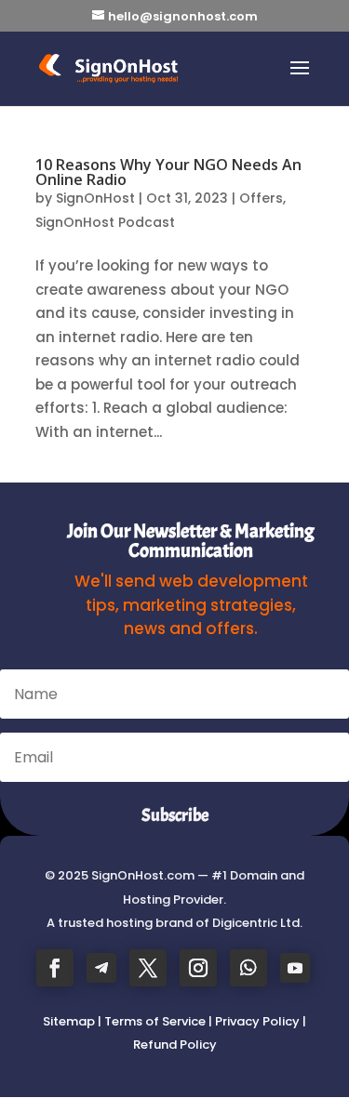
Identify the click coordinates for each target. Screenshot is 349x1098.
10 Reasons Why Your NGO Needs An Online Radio (168, 172)
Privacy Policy (257, 1021)
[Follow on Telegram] (101, 968)
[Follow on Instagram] (198, 967)
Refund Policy (175, 1044)
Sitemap (69, 1021)
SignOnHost (95, 198)
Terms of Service (155, 1021)
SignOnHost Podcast (105, 222)
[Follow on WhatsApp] (248, 967)
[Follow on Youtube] (295, 968)
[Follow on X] (148, 967)
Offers (261, 198)
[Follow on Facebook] (55, 967)
